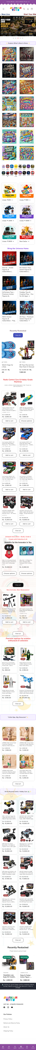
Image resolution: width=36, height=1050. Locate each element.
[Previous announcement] (3, 2)
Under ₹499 (6, 200)
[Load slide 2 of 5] (16, 38)
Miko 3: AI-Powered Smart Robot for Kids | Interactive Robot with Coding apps (9, 562)
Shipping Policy (8, 1031)
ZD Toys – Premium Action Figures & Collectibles (26, 319)
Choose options (26, 421)
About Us (6, 1027)
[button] (3, 9)
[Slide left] (14, 580)
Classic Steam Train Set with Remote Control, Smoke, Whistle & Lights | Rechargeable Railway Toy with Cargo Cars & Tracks (9, 409)
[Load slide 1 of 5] (13, 38)
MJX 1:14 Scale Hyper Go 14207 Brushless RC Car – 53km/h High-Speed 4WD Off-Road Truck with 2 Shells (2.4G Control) (9, 817)
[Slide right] (22, 580)
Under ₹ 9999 (7, 241)
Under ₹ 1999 (7, 221)
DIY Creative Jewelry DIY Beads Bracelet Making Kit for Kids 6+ (26, 610)
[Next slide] (26, 38)
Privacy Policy (7, 1019)
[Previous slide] (10, 38)
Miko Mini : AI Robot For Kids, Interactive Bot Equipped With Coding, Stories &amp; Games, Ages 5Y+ (26, 562)
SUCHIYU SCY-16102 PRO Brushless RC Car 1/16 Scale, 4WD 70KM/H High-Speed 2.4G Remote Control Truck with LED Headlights (26, 817)
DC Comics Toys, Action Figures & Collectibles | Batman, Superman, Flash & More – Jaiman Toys (27, 270)
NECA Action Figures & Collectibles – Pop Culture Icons (8, 319)
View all (18, 530)
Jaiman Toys (10, 1041)
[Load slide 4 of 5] (20, 38)
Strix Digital (18, 1042)
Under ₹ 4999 (24, 221)
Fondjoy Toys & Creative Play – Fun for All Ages (26, 294)
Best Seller (23, 241)
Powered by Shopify (19, 1041)
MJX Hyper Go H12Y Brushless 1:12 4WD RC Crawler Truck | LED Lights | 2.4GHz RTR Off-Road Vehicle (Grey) (9, 845)
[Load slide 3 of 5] (18, 38)
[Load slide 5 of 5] (22, 38)
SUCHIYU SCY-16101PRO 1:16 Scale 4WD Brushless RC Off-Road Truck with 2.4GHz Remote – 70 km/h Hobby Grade (26, 900)
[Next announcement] (33, 2)
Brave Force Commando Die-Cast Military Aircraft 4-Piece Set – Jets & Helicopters (8, 664)
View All (18, 335)
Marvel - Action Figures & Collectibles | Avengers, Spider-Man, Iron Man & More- (8, 270)
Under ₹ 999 (24, 200)
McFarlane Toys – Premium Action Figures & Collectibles (8, 294)
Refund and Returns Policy (11, 1023)
